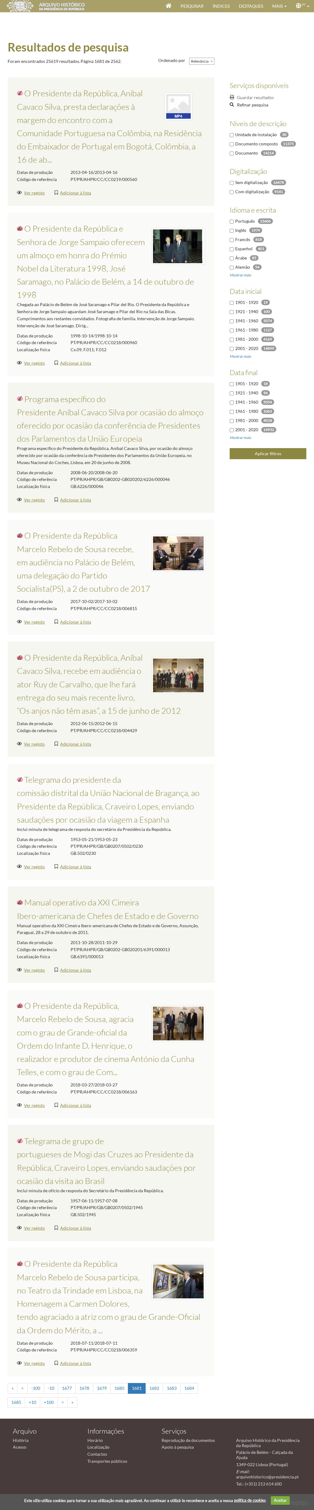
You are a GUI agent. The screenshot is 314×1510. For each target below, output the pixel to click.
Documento (246, 153)
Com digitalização (252, 191)
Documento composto (256, 143)
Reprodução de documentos (188, 1440)
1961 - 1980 (246, 329)
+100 (49, 1402)
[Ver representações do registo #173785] (178, 1023)
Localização (98, 1447)
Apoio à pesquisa (178, 1447)
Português (245, 221)
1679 (102, 1388)
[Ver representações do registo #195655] (178, 552)
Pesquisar (192, 6)
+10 (32, 1402)
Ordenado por (171, 60)
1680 (119, 1388)
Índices (221, 6)
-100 (35, 1388)
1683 (172, 1388)
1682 (154, 1388)
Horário (95, 1440)
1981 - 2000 (246, 339)
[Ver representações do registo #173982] (178, 1281)
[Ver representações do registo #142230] (178, 675)
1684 (189, 1388)
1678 (84, 1388)
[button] (279, 6)
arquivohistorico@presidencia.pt (267, 1476)
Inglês (240, 230)
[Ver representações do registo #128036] (178, 245)
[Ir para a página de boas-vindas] (168, 6)
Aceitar (280, 1500)
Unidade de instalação (256, 134)
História (21, 1440)
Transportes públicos (107, 1461)
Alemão (242, 267)
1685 (16, 1402)
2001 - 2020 (246, 348)
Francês (242, 239)
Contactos (97, 1454)
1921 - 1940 (246, 311)
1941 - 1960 (246, 320)
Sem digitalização (251, 182)
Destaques (251, 6)
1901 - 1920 (246, 302)
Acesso (19, 1447)
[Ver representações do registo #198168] (178, 106)
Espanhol (244, 248)
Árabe (241, 257)
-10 (51, 1388)
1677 (67, 1388)
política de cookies (250, 1500)
